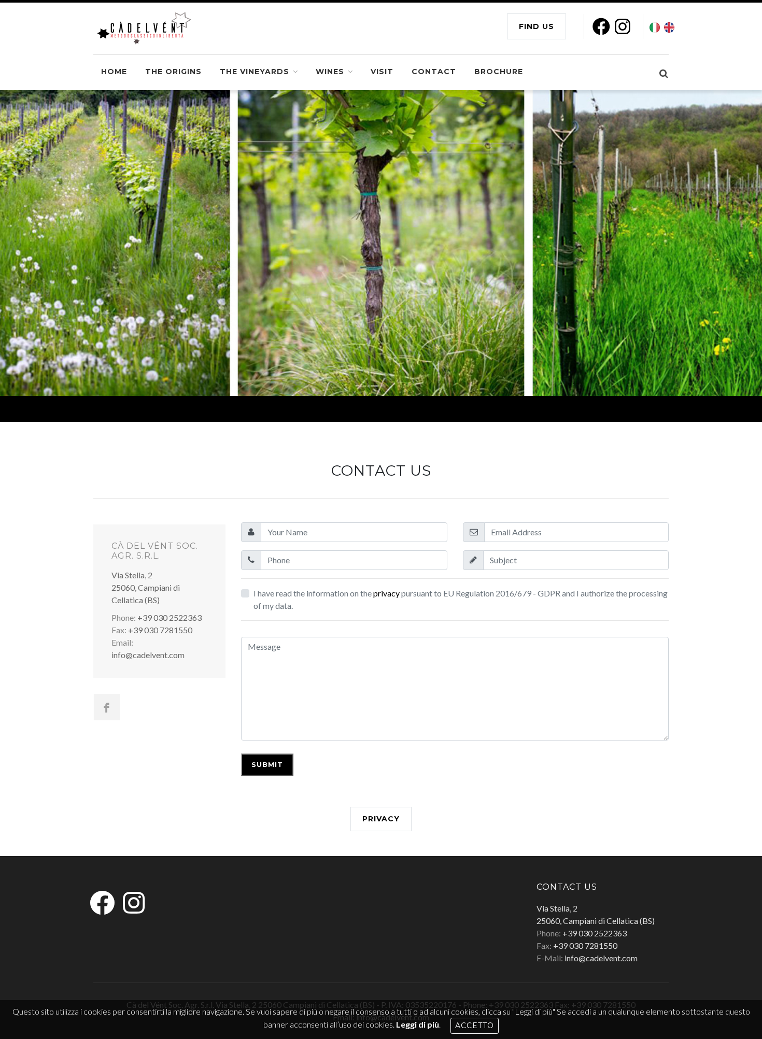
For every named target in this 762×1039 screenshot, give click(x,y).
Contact (434, 71)
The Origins (173, 71)
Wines (330, 71)
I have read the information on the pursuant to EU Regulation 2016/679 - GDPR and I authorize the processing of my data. (460, 599)
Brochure (498, 71)
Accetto (474, 1025)
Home (114, 71)
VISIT (382, 71)
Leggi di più (417, 1024)
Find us (536, 26)
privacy (386, 593)
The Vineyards (254, 71)
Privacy (381, 818)
